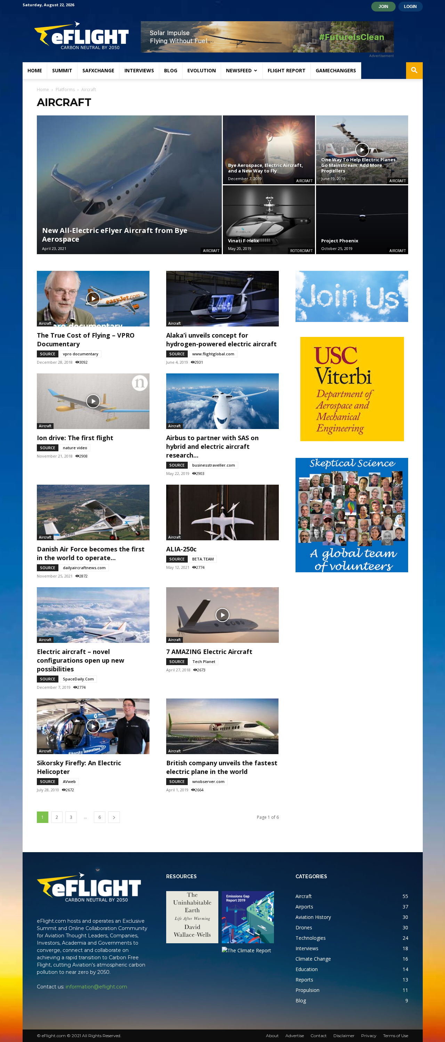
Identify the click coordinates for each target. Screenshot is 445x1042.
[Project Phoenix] (362, 219)
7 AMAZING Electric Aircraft (209, 651)
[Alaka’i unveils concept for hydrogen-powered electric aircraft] (222, 298)
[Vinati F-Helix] (269, 219)
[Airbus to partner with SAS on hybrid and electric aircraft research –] (222, 401)
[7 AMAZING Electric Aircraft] (222, 615)
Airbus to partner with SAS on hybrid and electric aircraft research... (212, 446)
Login (410, 6)
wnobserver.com (208, 781)
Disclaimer (344, 1035)
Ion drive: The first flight (75, 438)
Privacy (369, 1035)
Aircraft (211, 251)
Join (383, 6)
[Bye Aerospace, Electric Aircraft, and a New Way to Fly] (269, 149)
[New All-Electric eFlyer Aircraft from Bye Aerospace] (129, 184)
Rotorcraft (301, 251)
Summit (62, 70)
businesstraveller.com (213, 465)
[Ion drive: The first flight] (93, 401)
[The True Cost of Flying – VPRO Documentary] (93, 298)
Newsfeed (239, 70)
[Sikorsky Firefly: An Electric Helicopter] (93, 726)
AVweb (69, 781)
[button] (414, 71)
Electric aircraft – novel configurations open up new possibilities (80, 660)
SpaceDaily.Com (78, 678)
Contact (318, 1035)
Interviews (139, 70)
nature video (75, 447)
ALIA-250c (181, 549)
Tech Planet (203, 661)
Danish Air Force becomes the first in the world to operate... (91, 553)
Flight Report (287, 70)
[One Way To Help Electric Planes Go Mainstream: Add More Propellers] (362, 149)
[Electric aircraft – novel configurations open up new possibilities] (93, 615)
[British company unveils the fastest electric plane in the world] (222, 726)
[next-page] (114, 817)
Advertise (294, 1035)
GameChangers (336, 70)
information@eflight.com (96, 987)
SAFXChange (98, 70)
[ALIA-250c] (222, 512)
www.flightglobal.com (213, 353)
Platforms (65, 89)
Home (34, 70)
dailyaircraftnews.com (84, 567)
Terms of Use (395, 1035)
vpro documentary (80, 353)
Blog (170, 70)
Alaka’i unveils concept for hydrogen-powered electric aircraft (221, 339)
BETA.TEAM (203, 559)
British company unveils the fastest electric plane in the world (221, 767)
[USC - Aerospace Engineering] (352, 389)
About (272, 1035)
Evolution (201, 70)
